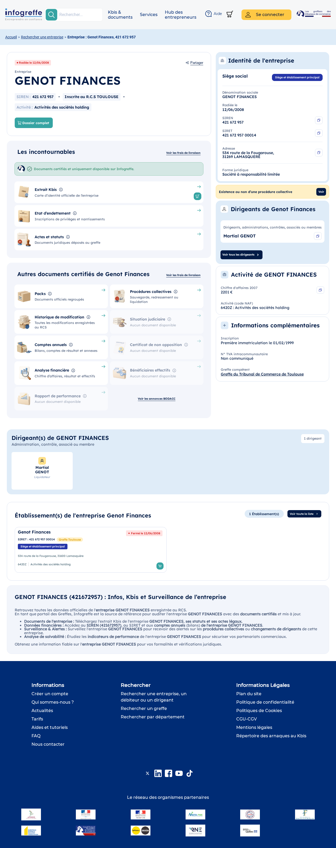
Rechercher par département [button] (153, 716)
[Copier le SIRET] (319, 133)
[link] (91, 550)
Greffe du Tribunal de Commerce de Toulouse (262, 374)
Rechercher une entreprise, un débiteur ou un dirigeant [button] (154, 697)
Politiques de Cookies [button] (259, 710)
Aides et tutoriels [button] (50, 727)
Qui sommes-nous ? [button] (53, 702)
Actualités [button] (42, 710)
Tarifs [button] (37, 719)
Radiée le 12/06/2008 (34, 62)
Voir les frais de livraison (183, 153)
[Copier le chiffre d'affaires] (320, 290)
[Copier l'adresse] (319, 152)
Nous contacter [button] (48, 744)
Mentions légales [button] (254, 727)
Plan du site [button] (248, 693)
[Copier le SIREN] (319, 120)
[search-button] (51, 15)
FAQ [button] (36, 735)
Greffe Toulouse (70, 539)
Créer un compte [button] (50, 693)
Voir (321, 192)
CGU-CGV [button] (246, 719)
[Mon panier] (229, 14)
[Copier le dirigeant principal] (318, 236)
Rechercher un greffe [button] (144, 708)
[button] (120, 15)
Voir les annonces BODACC (156, 398)
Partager (196, 63)
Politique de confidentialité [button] (265, 702)
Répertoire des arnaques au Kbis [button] (271, 735)
